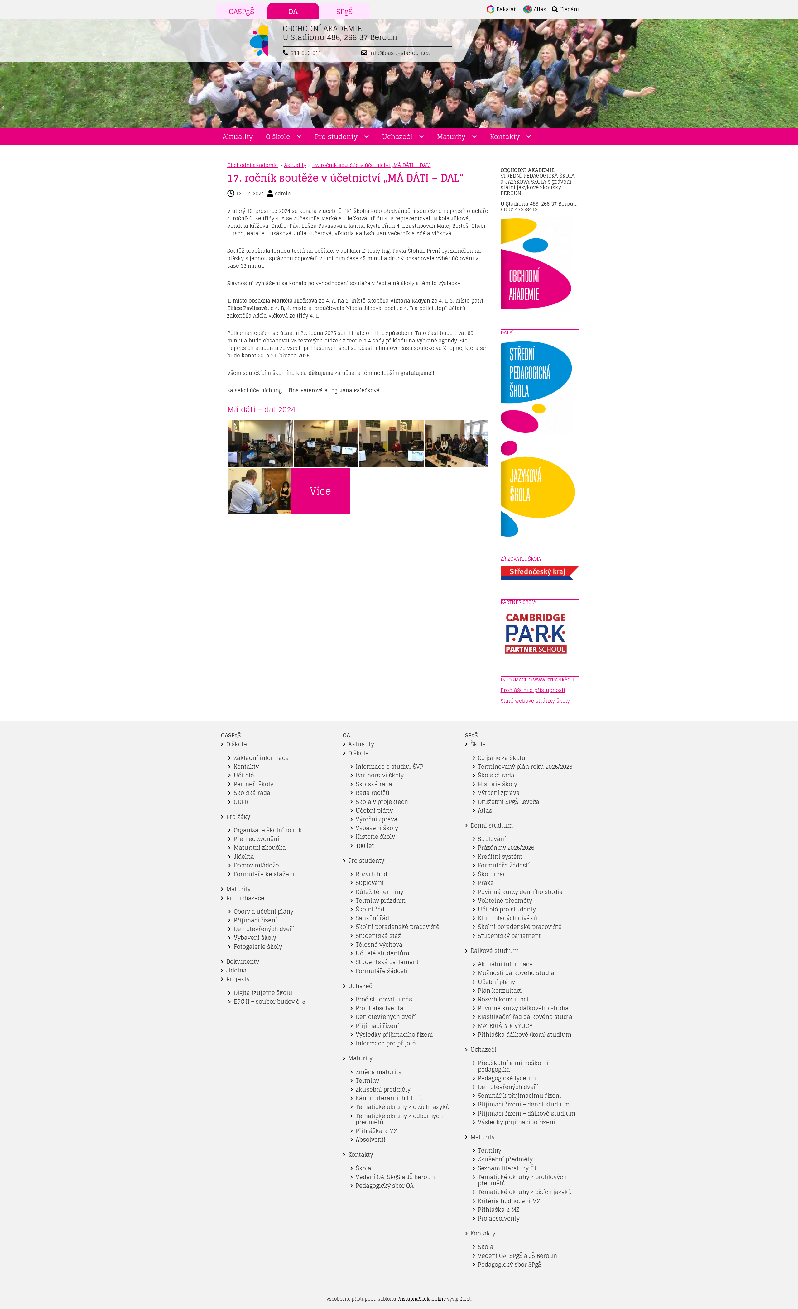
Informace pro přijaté (386, 1043)
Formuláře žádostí (382, 971)
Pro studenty (336, 136)
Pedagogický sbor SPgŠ (509, 1264)
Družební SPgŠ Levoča (508, 802)
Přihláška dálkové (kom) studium (524, 1034)
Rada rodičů (373, 793)
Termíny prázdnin (381, 900)
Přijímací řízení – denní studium (524, 1104)
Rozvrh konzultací (503, 999)
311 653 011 (306, 53)
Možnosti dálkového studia (516, 973)
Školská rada (252, 793)
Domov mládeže (256, 865)
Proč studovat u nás (384, 999)
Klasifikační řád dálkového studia (525, 1017)
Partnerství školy (380, 775)
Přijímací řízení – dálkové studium (526, 1113)
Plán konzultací (500, 991)
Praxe (486, 883)
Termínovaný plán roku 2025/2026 (525, 767)
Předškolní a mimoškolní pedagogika (513, 1066)
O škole (278, 136)
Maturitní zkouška (260, 848)
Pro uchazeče (245, 898)
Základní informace (261, 758)
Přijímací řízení (255, 920)
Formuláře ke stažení (264, 874)
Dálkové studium (494, 951)
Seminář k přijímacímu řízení (519, 1096)
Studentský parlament (387, 962)
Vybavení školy (255, 938)
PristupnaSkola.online (421, 1299)
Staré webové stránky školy (535, 700)
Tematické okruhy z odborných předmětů (399, 1119)
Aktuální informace (505, 964)
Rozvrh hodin (374, 874)
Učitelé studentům (382, 953)
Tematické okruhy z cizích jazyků (403, 1107)
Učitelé (244, 775)
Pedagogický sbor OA (385, 1186)
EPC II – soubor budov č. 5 (269, 1001)
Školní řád (370, 909)
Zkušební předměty (383, 1089)
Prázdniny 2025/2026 (506, 848)
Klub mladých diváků (507, 918)
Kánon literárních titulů (389, 1098)
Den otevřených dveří (264, 929)
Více (320, 491)
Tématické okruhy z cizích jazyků (525, 1192)
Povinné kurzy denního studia (520, 892)
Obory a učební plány (263, 911)
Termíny (367, 1081)
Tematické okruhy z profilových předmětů (522, 1180)
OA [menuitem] (293, 11)
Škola (363, 1168)
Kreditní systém (500, 857)
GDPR (241, 802)
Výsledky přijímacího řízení (394, 1034)
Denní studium (491, 825)
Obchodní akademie (252, 165)
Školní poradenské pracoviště (398, 927)
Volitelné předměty (505, 900)
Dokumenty (242, 962)
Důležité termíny (379, 892)
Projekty (238, 979)
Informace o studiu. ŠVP (389, 767)
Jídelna (244, 857)
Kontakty (505, 136)
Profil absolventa (379, 1008)
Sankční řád (372, 918)
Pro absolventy (499, 1218)
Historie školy (375, 837)
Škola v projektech (382, 802)
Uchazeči (397, 136)
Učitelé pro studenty (507, 909)
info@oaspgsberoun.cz (399, 53)
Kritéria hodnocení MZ (509, 1201)
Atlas (485, 810)
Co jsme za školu (502, 758)
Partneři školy (253, 784)
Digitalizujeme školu (263, 993)
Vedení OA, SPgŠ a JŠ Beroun (395, 1177)
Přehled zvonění (256, 839)
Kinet (465, 1299)
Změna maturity (378, 1072)
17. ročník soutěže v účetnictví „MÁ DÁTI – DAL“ (371, 165)
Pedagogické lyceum (507, 1078)
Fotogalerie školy (258, 947)
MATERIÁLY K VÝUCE (505, 1026)
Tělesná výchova (379, 944)
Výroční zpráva (376, 819)
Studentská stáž (378, 936)
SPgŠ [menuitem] (344, 11)
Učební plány (374, 810)
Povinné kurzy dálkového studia (523, 1008)
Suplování (370, 883)
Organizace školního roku (270, 830)
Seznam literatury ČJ (507, 1168)
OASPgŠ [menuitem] (241, 11)
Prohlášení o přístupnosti (533, 690)
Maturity (451, 136)
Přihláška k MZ (376, 1131)
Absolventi (371, 1139)
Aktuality (238, 136)
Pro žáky (238, 817)
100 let (365, 846)
